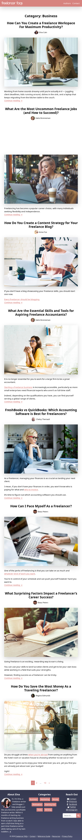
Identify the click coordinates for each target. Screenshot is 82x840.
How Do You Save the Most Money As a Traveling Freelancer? (41, 688)
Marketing (44, 799)
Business (33, 799)
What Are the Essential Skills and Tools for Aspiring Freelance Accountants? (41, 312)
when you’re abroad (38, 754)
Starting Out (50, 804)
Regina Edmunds (43, 695)
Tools (39, 810)
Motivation (37, 804)
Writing (48, 810)
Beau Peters (43, 511)
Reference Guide (44, 836)
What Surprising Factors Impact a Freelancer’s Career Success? (41, 595)
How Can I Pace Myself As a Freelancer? (41, 506)
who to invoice (31, 489)
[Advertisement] (41, 137)
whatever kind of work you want (19, 573)
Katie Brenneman (43, 118)
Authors (67, 3)
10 (45, 782)
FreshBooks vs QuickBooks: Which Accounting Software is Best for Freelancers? (41, 412)
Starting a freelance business (18, 387)
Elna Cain (43, 32)
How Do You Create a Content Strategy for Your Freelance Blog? (41, 225)
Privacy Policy (67, 836)
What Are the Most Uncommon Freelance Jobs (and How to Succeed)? (41, 111)
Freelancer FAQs (21, 836)
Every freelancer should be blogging (21, 299)
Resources (56, 836)
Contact (76, 3)
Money (55, 799)
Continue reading (13, 100)
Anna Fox (43, 232)
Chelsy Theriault (43, 419)
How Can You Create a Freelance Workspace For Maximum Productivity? (41, 25)
